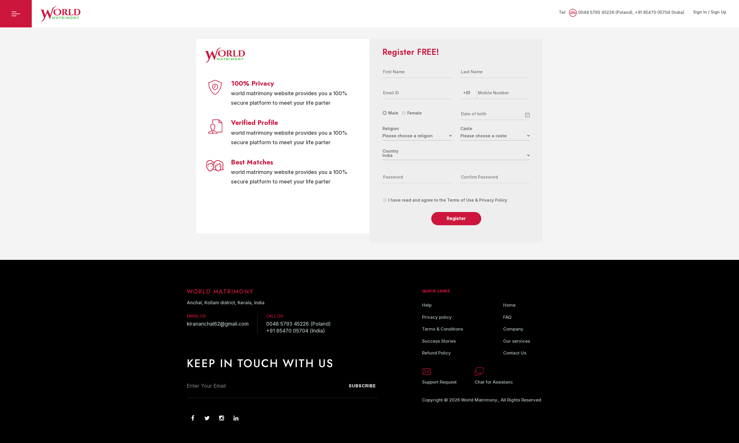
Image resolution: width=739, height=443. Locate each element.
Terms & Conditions (442, 329)
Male (393, 112)
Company (513, 329)
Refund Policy (436, 353)
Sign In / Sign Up (709, 12)
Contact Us (514, 353)
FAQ (507, 317)
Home (509, 305)
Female (414, 112)
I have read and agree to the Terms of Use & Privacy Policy (447, 200)
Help (427, 305)
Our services (516, 341)
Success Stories (439, 341)
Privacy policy (437, 317)
